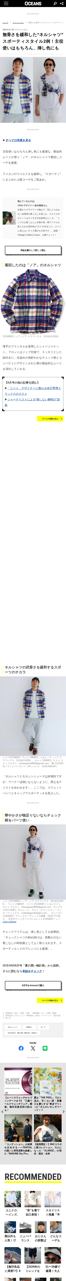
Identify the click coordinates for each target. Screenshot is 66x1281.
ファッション (18, 22)
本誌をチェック (32, 971)
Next (64, 1111)
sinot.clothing (9, 921)
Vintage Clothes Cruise (29, 235)
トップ (5, 22)
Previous (2, 1111)
